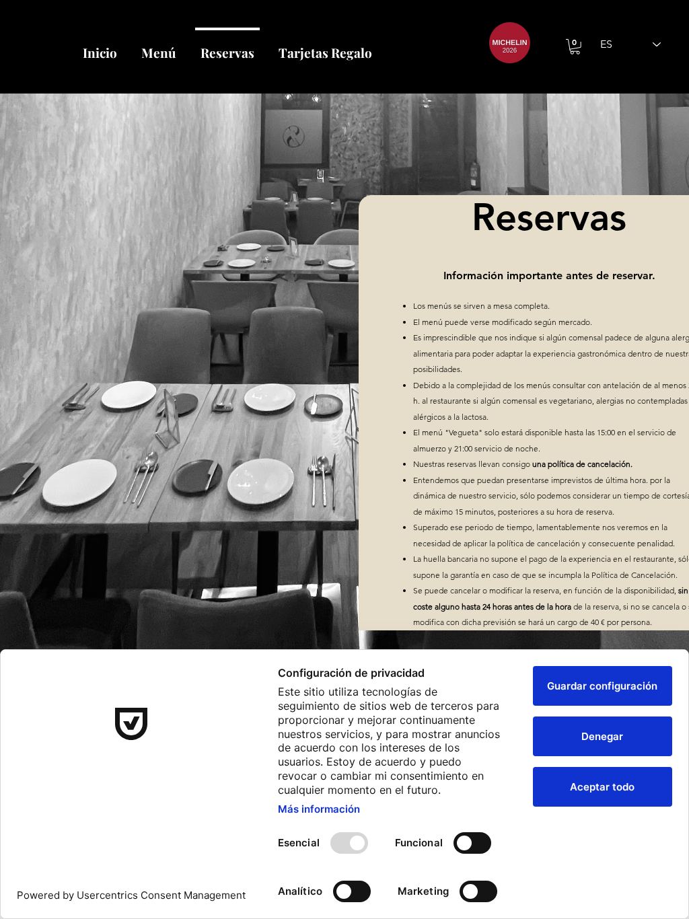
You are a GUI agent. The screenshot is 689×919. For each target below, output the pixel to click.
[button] (575, 46)
